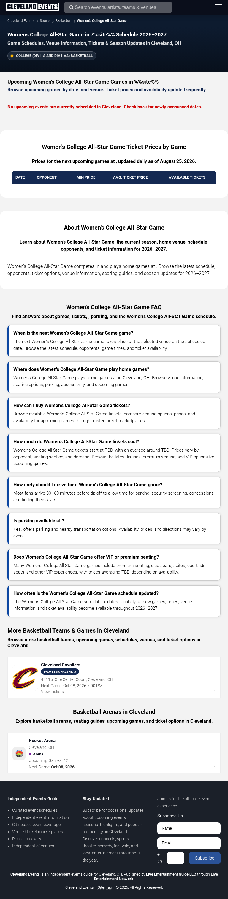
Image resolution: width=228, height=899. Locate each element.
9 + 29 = (159, 858)
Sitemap (105, 887)
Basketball (64, 21)
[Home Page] (32, 7)
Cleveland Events (20, 21)
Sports (45, 21)
